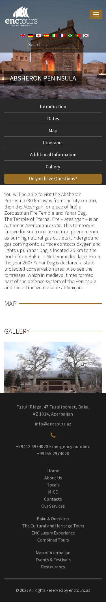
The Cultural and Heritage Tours (53, 526)
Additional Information (53, 154)
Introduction (53, 106)
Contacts (53, 499)
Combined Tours (53, 540)
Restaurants (53, 567)
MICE (53, 492)
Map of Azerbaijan (53, 552)
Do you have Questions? (53, 178)
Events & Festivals (53, 559)
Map (53, 130)
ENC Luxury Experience (53, 533)
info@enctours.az (53, 424)
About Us (53, 478)
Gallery (53, 167)
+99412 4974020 (32, 446)
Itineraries (53, 143)
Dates (53, 119)
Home (53, 470)
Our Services (53, 506)
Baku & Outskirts (53, 518)
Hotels (53, 485)
